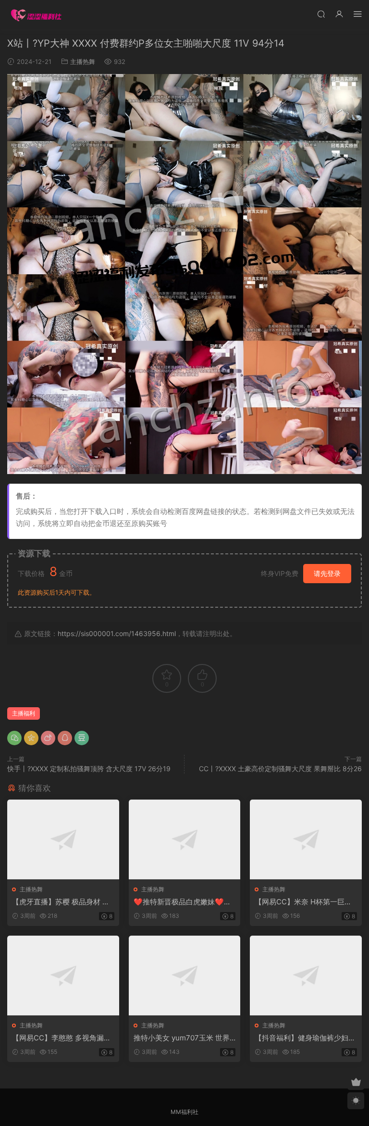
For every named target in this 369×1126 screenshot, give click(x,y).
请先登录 (327, 573)
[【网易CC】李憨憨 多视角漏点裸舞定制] (63, 975)
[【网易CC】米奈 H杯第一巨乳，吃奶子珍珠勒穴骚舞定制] (306, 839)
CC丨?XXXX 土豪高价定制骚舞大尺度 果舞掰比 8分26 (280, 768)
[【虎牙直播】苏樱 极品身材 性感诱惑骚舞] (63, 839)
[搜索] (321, 13)
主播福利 (23, 713)
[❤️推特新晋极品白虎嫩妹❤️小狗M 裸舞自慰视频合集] (185, 839)
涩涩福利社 (36, 14)
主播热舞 (82, 61)
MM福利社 (184, 1111)
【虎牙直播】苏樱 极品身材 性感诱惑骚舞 (61, 902)
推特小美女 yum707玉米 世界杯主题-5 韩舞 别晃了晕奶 (182, 1038)
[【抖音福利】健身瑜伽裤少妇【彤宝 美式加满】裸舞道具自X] (306, 975)
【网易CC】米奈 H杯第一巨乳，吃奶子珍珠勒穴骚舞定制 (301, 902)
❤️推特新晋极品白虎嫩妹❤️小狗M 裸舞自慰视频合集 (182, 902)
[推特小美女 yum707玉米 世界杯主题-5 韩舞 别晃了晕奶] (185, 975)
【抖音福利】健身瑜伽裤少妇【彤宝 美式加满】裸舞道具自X (305, 1038)
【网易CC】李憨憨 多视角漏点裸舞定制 (61, 1038)
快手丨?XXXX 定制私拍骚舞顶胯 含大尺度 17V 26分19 (89, 768)
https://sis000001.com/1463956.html (117, 633)
